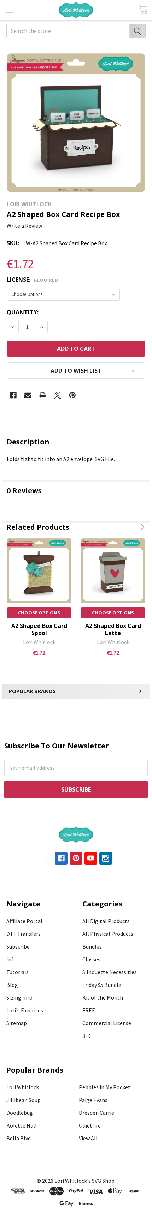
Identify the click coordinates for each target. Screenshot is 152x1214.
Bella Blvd (18, 1138)
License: (32, 279)
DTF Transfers (23, 933)
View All (88, 1138)
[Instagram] (105, 858)
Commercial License (106, 1023)
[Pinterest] (72, 395)
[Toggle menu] (9, 9)
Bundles (92, 946)
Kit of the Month (102, 997)
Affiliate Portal (24, 920)
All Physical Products (107, 933)
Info (11, 959)
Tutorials (17, 972)
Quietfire (90, 1125)
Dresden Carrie (96, 1112)
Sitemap (16, 1023)
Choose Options (39, 612)
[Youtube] (90, 858)
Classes (91, 959)
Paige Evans (93, 1099)
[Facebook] (13, 395)
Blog (12, 984)
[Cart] (143, 10)
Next (141, 527)
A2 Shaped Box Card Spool (39, 629)
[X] (57, 395)
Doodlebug (19, 1112)
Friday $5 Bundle (101, 984)
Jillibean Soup (23, 1099)
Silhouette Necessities (109, 972)
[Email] (28, 395)
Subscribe (18, 946)
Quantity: (23, 312)
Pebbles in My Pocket (104, 1087)
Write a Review (24, 225)
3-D (86, 1035)
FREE (88, 1010)
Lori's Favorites (24, 1010)
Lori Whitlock (22, 1087)
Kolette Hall (21, 1125)
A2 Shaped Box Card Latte (113, 629)
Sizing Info (19, 997)
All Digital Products (106, 920)
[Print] (42, 395)
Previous (132, 527)
